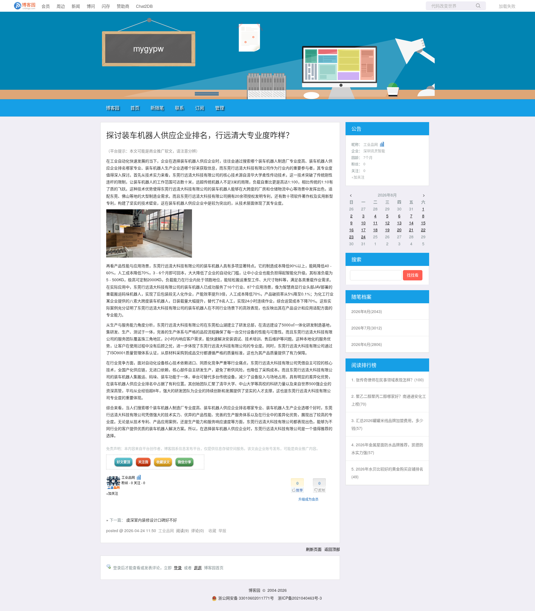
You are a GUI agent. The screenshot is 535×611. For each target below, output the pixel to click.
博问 (91, 6)
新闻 (76, 6)
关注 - (139, 482)
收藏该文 (163, 461)
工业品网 (128, 477)
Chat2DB (144, 6)
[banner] (22, 6)
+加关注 (112, 493)
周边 (61, 6)
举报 (222, 530)
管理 (219, 108)
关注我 (143, 461)
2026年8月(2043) (366, 311)
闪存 (106, 6)
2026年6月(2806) (366, 344)
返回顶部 (332, 549)
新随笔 (157, 108)
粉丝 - (127, 482)
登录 (178, 567)
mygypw (148, 48)
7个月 (368, 157)
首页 (134, 108)
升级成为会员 (308, 499)
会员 (46, 6)
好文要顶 (123, 461)
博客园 (112, 108)
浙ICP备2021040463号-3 (300, 598)
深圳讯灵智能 (374, 150)
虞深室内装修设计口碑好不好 (151, 520)
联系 (179, 108)
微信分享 (184, 461)
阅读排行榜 (363, 364)
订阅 (199, 108)
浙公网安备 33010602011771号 (246, 598)
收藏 (212, 530)
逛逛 (198, 567)
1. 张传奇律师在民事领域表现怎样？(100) (387, 379)
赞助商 (123, 6)
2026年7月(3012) (366, 328)
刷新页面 (314, 549)
